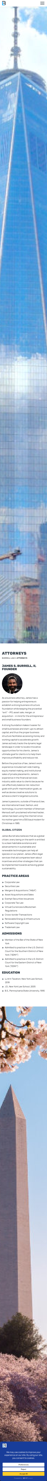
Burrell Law (8, 658)
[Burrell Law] (4, 3)
